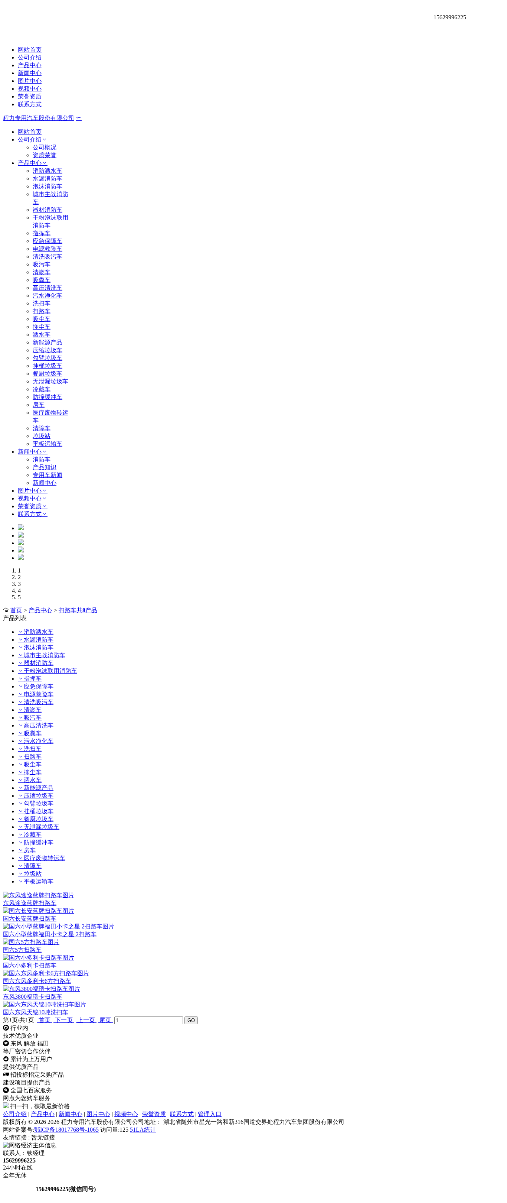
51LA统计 (143, 1129)
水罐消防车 (47, 178)
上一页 (86, 1020)
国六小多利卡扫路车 (29, 965)
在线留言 (18, 1189)
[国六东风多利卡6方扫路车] (46, 973)
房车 (39, 405)
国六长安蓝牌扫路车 (29, 918)
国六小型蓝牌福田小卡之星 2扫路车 (50, 934)
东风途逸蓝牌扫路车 (29, 903)
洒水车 (41, 334)
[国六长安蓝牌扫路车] (38, 911)
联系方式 (30, 104)
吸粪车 (41, 280)
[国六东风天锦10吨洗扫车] (44, 1004)
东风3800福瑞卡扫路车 (32, 996)
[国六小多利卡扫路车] (38, 957)
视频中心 (30, 88)
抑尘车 (41, 327)
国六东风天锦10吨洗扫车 (35, 1012)
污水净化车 (47, 295)
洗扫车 (41, 303)
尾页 (105, 1020)
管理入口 (210, 1114)
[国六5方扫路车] (31, 942)
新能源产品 (47, 342)
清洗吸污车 (47, 256)
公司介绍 (30, 57)
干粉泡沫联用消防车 (50, 671)
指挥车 (41, 233)
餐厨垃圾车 (47, 373)
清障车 (41, 428)
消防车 (41, 459)
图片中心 (30, 81)
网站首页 (30, 49)
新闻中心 (30, 73)
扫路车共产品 (78, 610)
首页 (16, 610)
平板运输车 (47, 444)
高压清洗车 (47, 288)
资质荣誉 (44, 155)
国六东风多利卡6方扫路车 (37, 981)
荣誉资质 (30, 96)
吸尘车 (41, 319)
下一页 (63, 1020)
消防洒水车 (47, 171)
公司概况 (44, 147)
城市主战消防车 (44, 655)
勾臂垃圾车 (47, 358)
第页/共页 (18, 1020)
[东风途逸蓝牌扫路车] (38, 895)
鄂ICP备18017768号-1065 (66, 1129)
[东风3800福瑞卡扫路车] (41, 989)
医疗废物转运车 (44, 858)
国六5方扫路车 (22, 950)
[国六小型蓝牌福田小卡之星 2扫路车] (58, 926)
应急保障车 (47, 241)
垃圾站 (41, 436)
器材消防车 (47, 210)
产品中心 (30, 65)
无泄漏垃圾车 (50, 381)
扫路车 (41, 311)
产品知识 (44, 467)
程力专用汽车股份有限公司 (38, 118)
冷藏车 (41, 389)
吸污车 (41, 264)
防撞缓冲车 (47, 397)
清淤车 (41, 272)
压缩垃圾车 (47, 350)
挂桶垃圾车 (47, 366)
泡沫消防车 (47, 186)
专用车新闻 (47, 475)
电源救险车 (47, 249)
